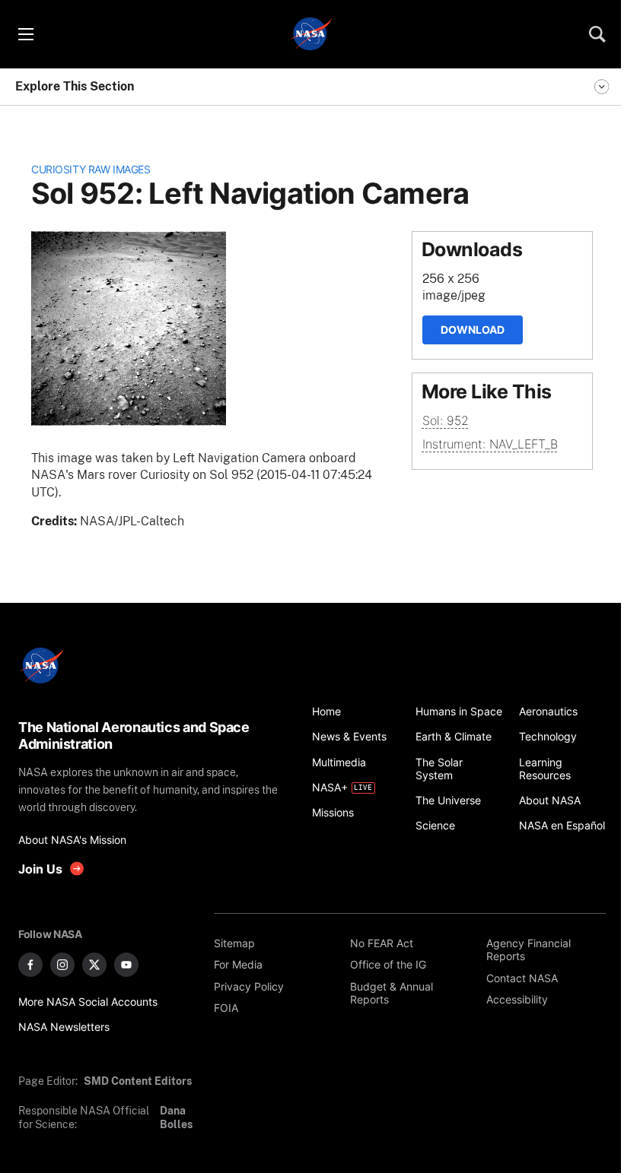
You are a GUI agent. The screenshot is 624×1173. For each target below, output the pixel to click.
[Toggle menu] (25, 34)
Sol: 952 (445, 420)
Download (473, 329)
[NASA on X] (94, 965)
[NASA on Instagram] (62, 965)
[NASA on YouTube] (126, 965)
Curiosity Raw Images (90, 169)
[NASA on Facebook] (30, 965)
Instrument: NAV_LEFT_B (490, 444)
